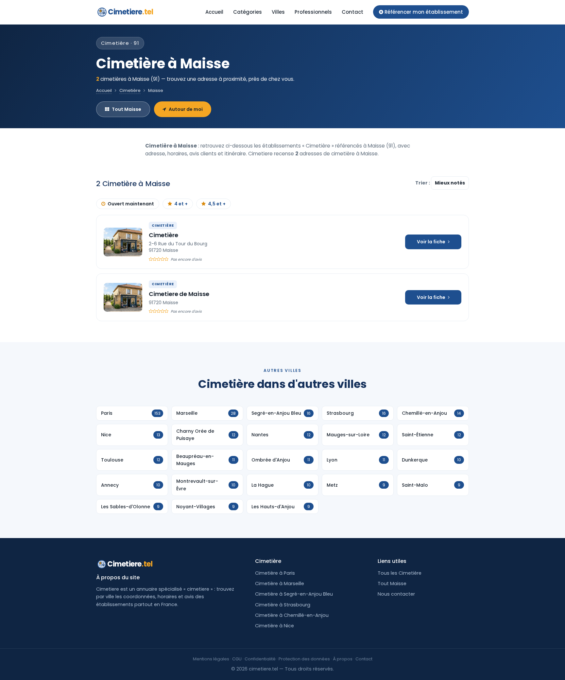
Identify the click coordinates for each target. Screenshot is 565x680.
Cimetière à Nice (274, 625)
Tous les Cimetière (399, 573)
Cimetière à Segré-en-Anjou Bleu (294, 594)
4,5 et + (217, 204)
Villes (278, 12)
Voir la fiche (431, 241)
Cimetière (130, 90)
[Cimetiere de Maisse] (123, 297)
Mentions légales (211, 659)
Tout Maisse (126, 109)
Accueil (214, 12)
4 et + (181, 204)
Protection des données (304, 659)
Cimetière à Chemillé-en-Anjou (292, 615)
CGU (237, 659)
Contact (352, 12)
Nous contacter (396, 594)
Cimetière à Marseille (279, 583)
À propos (342, 659)
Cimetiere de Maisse (179, 294)
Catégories (247, 12)
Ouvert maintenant (131, 204)
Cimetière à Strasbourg (282, 605)
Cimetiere (130, 12)
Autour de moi (186, 109)
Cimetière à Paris (275, 573)
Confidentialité (260, 659)
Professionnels (313, 12)
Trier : (423, 183)
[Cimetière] (123, 242)
